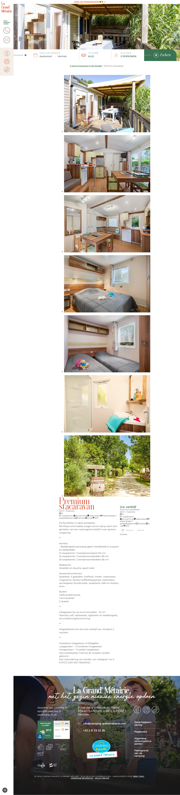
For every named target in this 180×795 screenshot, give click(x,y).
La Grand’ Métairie (6, 7)
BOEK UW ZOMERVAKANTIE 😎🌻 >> (90, 2)
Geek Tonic (138, 776)
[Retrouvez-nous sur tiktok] (7, 70)
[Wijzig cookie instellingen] (4, 790)
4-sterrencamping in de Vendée (86, 66)
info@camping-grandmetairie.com (104, 723)
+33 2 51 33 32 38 (94, 730)
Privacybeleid (102, 778)
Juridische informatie (82, 778)
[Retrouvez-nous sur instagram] (7, 62)
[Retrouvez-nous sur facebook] (7, 54)
